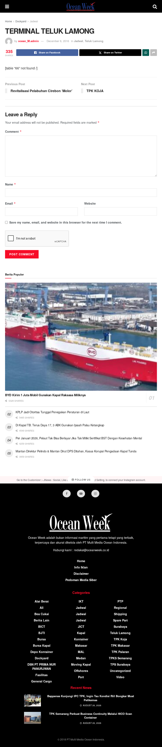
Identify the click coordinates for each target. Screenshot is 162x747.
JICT (81, 626)
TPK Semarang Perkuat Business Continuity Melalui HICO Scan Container (90, 715)
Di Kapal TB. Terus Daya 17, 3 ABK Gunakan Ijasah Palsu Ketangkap (60, 425)
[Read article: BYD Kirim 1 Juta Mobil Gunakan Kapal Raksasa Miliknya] (81, 337)
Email (10, 203)
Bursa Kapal (41, 645)
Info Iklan (81, 567)
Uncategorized (120, 671)
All (41, 607)
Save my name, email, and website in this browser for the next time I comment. (65, 222)
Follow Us (82, 479)
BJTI (41, 633)
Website (90, 203)
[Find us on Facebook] (67, 493)
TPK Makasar (120, 645)
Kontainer (81, 639)
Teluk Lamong (94, 41)
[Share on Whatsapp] (145, 52)
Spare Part (120, 620)
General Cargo (41, 681)
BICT (41, 626)
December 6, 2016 (58, 41)
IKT (81, 601)
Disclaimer (81, 573)
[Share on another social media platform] (153, 52)
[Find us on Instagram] (95, 493)
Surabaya (120, 626)
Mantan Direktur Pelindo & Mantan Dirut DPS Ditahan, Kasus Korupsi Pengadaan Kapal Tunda (76, 451)
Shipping (120, 614)
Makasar (81, 645)
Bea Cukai (41, 614)
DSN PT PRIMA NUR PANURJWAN (41, 666)
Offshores (81, 671)
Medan (81, 658)
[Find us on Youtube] (81, 493)
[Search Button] (155, 6)
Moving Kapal (81, 664)
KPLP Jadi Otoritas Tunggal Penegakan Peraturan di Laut (52, 412)
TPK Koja (120, 639)
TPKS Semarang (120, 658)
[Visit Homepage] (81, 6)
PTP (120, 601)
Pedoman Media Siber (81, 580)
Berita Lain (41, 620)
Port (81, 677)
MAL (81, 652)
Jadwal (34, 21)
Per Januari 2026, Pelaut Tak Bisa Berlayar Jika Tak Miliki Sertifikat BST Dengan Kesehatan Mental (79, 438)
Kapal (81, 633)
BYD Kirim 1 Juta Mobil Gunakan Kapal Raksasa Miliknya (45, 395)
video (120, 677)
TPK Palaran (120, 652)
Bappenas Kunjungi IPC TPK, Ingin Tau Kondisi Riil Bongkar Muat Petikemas (90, 698)
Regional (120, 607)
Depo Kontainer (41, 652)
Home (8, 21)
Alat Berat (42, 601)
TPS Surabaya (120, 664)
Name (10, 184)
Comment (13, 131)
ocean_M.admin (28, 41)
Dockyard (20, 21)
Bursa (41, 639)
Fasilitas (41, 675)
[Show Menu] (7, 6)
